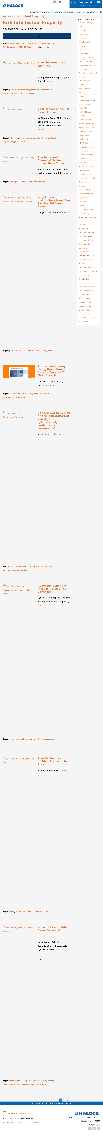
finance (24, 181)
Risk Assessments (86, 209)
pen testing (42, 350)
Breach (11, 393)
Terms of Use (23, 1122)
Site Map (35, 1122)
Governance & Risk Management (87, 102)
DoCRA (32, 566)
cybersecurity (21, 566)
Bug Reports (84, 30)
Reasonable (17, 570)
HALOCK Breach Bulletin (85, 114)
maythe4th (20, 89)
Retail (81, 205)
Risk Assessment (45, 739)
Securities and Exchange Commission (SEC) (88, 217)
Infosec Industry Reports (86, 157)
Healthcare (83, 139)
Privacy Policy (9, 1122)
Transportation (85, 302)
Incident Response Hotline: (51, 1103)
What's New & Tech (87, 318)
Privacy (82, 186)
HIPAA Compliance (87, 143)
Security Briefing (86, 240)
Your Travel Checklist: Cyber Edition (54, 110)
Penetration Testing (87, 178)
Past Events (84, 170)
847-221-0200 (60, 2)
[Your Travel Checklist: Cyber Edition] (19, 114)
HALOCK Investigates (88, 124)
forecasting (27, 393)
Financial (83, 92)
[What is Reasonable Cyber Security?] (19, 1001)
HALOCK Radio (85, 135)
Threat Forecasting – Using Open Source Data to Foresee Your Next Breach (53, 370)
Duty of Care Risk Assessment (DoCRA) (88, 63)
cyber (23, 43)
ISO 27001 (83, 162)
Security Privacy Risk (87, 267)
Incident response (42, 43)
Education (83, 69)
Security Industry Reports (86, 262)
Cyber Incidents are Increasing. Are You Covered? (52, 588)
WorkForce (83, 322)
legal (5, 1084)
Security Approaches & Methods (88, 227)
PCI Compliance (10, 47)
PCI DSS (22, 47)
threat (51, 350)
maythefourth (32, 89)
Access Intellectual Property (24, 16)
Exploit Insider (85, 89)
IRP (46, 912)
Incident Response (87, 147)
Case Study (83, 34)
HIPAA (30, 43)
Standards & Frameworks (84, 281)
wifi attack (20, 142)
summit (43, 1084)
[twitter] (94, 1128)
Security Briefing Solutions (86, 246)
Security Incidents (86, 252)
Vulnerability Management (84, 312)
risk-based (25, 1084)
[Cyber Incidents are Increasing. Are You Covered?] (19, 659)
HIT (34, 350)
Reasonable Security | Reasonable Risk (88, 192)
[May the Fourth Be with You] (19, 68)
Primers (82, 182)
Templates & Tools (87, 287)
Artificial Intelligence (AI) (87, 25)
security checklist (41, 138)
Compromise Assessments (84, 52)
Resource (31, 47)
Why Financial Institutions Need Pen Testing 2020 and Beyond (54, 201)
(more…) (51, 81)
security (45, 47)
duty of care (42, 566)
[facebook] (90, 1128)
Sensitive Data (85, 275)
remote (41, 181)
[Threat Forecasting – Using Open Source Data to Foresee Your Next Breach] (19, 371)
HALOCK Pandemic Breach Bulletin (87, 129)
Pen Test (33, 181)
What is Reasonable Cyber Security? (52, 928)
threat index (21, 397)
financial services (23, 350)
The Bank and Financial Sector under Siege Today (51, 160)
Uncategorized (85, 306)
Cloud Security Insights (85, 44)
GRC (51, 566)
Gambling (83, 96)
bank (10, 181)
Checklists (83, 38)
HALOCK (82, 108)
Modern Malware (86, 166)
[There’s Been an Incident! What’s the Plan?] (19, 832)
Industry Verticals (86, 151)
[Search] (101, 12)
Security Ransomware (88, 271)
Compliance (13, 43)
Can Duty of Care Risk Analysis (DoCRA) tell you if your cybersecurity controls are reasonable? (54, 420)
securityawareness (28, 93)
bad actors (13, 138)
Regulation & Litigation (84, 199)
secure (29, 138)
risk (38, 47)
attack (11, 912)
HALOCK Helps (85, 120)
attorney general (16, 1080)
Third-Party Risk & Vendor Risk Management (86, 294)
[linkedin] (98, 1128)
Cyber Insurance (86, 57)
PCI (53, 43)
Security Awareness (87, 232)
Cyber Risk (37, 1080)
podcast (6, 570)
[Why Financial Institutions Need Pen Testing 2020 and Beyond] (19, 271)
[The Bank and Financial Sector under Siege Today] (19, 163)
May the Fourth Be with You (51, 64)
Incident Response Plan (26, 739)
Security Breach (85, 236)
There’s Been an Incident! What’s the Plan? (53, 761)
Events (82, 85)
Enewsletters (84, 81)
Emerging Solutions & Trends (88, 75)
